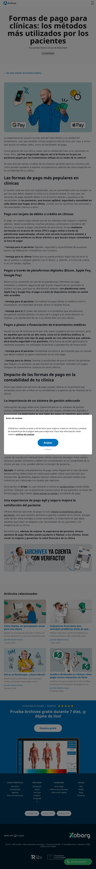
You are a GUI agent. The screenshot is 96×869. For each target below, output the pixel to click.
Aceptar (48, 442)
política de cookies (25, 434)
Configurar (48, 449)
